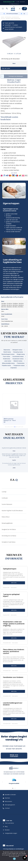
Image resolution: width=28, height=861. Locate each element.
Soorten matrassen (7, 498)
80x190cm (15, 305)
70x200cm (15, 303)
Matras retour (6, 511)
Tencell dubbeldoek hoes (7, 321)
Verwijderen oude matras (8, 536)
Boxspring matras (18, 352)
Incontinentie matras (18, 356)
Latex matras (7, 361)
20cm (2, 311)
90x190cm (20, 306)
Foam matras (6, 356)
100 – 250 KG (4, 326)
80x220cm (9, 306)
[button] (2, 8)
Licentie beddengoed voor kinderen (12, 698)
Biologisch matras (17, 349)
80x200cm (21, 305)
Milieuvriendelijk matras (8, 363)
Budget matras (21, 354)
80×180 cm (9, 305)
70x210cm (21, 303)
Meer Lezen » (14, 576)
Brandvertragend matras (8, 354)
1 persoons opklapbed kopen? (11, 589)
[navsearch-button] (6, 8)
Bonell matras (7, 352)
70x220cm (3, 305)
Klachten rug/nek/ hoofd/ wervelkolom (12, 504)
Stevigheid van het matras (9, 523)
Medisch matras (18, 361)
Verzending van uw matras (9, 529)
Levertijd (4, 485)
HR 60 (2, 316)
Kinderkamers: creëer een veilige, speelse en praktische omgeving (13, 617)
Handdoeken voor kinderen (13, 671)
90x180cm (15, 306)
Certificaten (5, 492)
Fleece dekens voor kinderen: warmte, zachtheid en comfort (13, 645)
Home (2, 17)
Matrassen (8, 17)
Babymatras (7, 349)
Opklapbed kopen (9, 563)
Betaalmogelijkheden (7, 517)
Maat (14, 63)
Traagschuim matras (19, 365)
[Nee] (25, 855)
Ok (14, 858)
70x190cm (3, 303)
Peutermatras (20, 363)
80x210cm (3, 306)
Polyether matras (6, 365)
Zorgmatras (13, 367)
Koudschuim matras (18, 358)
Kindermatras (6, 358)
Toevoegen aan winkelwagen (16, 76)
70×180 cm (9, 303)
